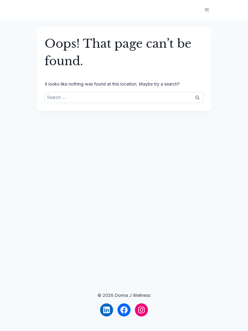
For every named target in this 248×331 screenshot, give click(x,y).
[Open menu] (206, 9)
